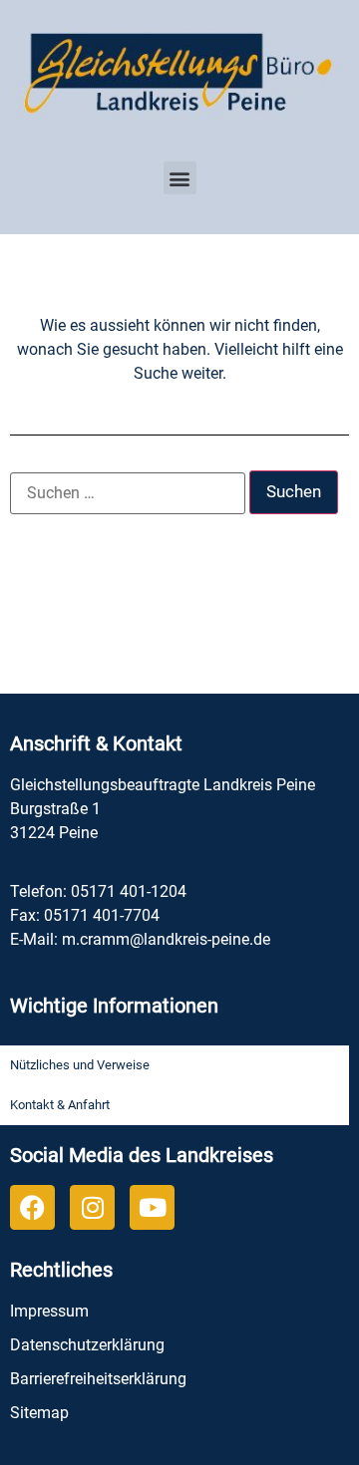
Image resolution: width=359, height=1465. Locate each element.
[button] (180, 177)
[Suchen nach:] (127, 493)
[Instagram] (92, 1207)
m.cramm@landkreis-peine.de (166, 939)
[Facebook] (32, 1207)
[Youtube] (152, 1207)
